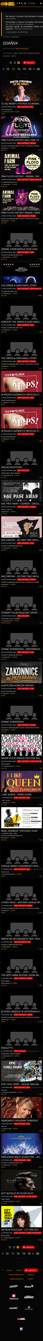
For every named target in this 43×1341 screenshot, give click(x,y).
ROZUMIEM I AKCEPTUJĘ (17, 32)
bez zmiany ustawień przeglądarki (20, 24)
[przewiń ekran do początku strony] (2, 1270)
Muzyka (4, 150)
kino (15, 53)
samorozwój (33, 53)
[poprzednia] (3, 69)
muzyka (22, 53)
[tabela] (14, 62)
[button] (17, 3)
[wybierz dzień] (25, 3)
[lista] (10, 62)
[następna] (33, 69)
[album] (18, 62)
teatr (13, 56)
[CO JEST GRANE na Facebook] (21, 1330)
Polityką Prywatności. (23, 29)
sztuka (6, 56)
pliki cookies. (11, 18)
